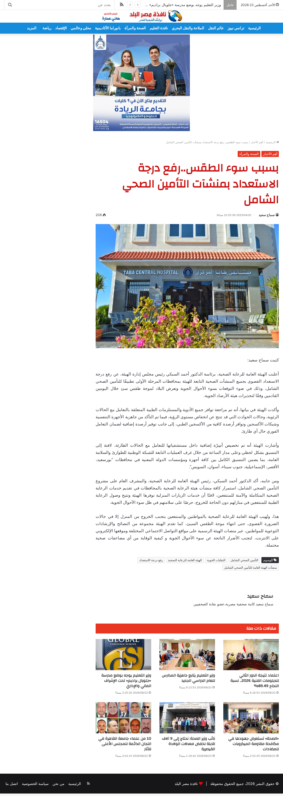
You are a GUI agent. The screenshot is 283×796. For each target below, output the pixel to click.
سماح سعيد (267, 215)
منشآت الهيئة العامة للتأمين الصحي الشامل (250, 567)
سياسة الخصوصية (35, 783)
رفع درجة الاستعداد (151, 560)
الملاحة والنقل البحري (188, 28)
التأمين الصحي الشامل (244, 560)
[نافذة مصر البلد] (141, 16)
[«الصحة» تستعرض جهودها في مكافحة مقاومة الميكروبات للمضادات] (251, 717)
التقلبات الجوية (216, 560)
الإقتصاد (61, 28)
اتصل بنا (12, 783)
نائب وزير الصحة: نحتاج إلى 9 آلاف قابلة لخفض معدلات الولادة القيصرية (188, 744)
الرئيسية (254, 28)
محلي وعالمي (81, 28)
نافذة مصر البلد (186, 783)
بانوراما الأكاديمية (108, 28)
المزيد (31, 28)
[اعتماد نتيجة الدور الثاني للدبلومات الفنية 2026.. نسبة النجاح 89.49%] (251, 654)
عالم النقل (216, 28)
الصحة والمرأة (135, 28)
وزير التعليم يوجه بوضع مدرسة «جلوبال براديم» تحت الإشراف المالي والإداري (162, 4)
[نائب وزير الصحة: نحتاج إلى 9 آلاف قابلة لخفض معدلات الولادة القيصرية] (187, 717)
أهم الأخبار (257, 142)
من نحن (58, 783)
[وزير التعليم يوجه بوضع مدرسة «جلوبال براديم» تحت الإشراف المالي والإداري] (123, 654)
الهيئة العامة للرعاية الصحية (185, 560)
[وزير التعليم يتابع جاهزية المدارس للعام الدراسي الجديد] (187, 654)
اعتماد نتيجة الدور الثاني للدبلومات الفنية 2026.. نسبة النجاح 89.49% (254, 680)
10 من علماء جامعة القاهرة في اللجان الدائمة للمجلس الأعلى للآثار (124, 744)
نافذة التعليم (159, 28)
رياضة (47, 28)
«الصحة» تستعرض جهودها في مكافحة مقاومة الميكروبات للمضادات (253, 744)
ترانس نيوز (236, 28)
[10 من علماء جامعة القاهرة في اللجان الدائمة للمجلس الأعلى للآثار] (123, 717)
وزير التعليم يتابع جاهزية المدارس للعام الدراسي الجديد (188, 678)
